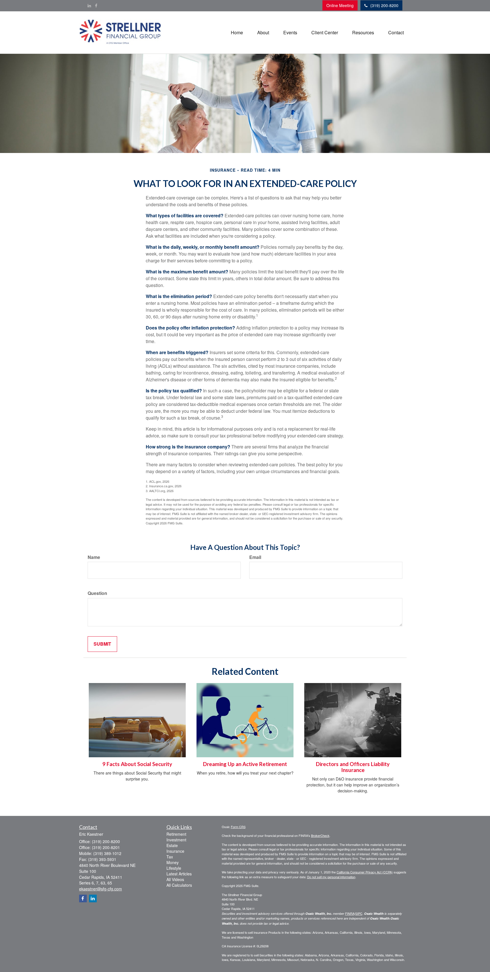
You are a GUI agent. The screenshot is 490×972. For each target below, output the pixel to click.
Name (94, 557)
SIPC (358, 913)
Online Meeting (340, 5)
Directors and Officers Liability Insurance (353, 767)
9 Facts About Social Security (137, 764)
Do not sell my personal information (331, 877)
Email (255, 557)
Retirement (176, 834)
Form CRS (238, 826)
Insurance (175, 851)
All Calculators (179, 885)
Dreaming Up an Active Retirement (245, 764)
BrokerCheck (320, 835)
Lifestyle (173, 868)
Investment (176, 840)
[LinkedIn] (89, 5)
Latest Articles (179, 874)
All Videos (175, 879)
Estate (172, 845)
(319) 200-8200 (384, 5)
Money (172, 862)
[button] (263, 32)
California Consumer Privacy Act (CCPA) (365, 872)
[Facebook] (96, 5)
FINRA (349, 913)
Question (97, 593)
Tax (169, 857)
